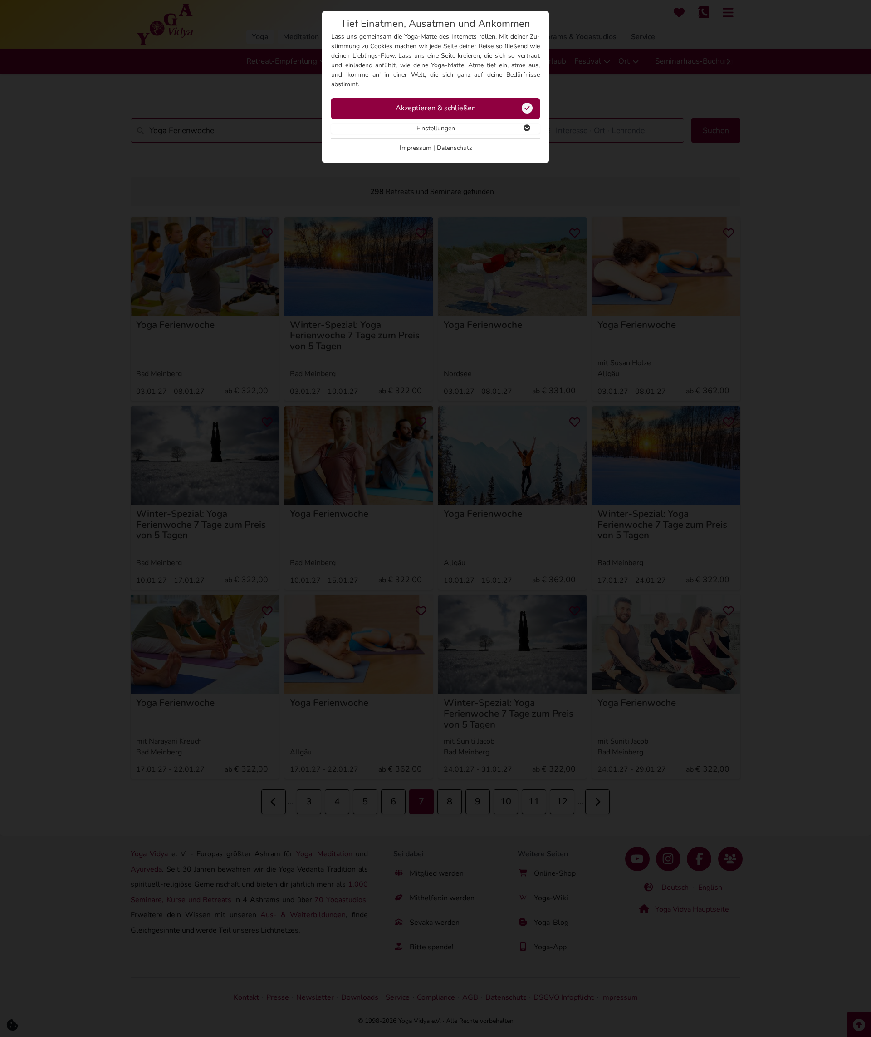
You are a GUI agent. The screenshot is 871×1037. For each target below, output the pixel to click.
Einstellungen (435, 128)
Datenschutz (454, 148)
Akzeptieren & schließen (436, 108)
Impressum (415, 148)
